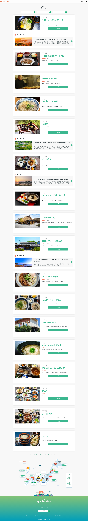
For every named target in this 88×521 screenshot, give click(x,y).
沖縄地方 (22, 470)
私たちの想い (28, 515)
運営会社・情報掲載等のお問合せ (56, 515)
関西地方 (38, 473)
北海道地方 (64, 464)
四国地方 (41, 454)
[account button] (84, 1)
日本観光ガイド (35, 454)
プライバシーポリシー (44, 515)
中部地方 (43, 484)
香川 (45, 454)
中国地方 (32, 475)
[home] (4, 2)
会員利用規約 (35, 515)
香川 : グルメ (50, 454)
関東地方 (53, 480)
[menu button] (86, 1)
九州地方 (22, 476)
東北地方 (56, 472)
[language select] (82, 1)
